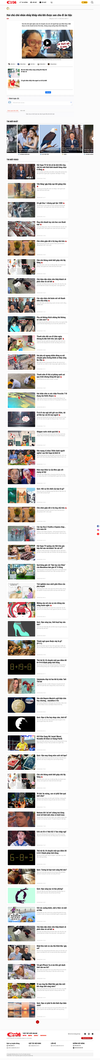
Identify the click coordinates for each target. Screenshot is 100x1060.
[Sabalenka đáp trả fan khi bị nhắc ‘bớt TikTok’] (21, 686)
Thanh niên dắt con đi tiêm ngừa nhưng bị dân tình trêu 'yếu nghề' (49, 337)
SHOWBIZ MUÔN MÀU (25, 154)
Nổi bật (34, 2)
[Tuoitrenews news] (43, 1035)
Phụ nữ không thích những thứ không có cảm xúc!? (51, 318)
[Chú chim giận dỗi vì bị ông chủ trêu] (21, 248)
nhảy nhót (43, 64)
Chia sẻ (48, 92)
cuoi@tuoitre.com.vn (35, 1045)
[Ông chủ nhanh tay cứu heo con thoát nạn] (21, 229)
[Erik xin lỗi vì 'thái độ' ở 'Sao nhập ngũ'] (21, 838)
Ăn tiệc (32, 64)
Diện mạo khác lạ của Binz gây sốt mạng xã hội (50, 471)
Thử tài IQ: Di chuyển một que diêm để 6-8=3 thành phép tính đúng (52, 852)
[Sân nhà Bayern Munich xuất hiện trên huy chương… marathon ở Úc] (21, 705)
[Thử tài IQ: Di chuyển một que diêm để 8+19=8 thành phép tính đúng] (21, 667)
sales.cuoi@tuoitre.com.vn (14, 1047)
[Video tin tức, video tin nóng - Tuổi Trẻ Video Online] (37, 1035)
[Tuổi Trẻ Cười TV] (89, 1034)
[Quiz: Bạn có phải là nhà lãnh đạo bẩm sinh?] (21, 1010)
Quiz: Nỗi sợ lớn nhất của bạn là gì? (50, 489)
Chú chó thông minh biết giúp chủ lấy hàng (51, 261)
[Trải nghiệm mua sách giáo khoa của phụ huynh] (21, 591)
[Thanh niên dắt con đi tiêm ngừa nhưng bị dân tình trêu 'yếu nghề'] (21, 343)
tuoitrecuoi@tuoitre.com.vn (58, 1045)
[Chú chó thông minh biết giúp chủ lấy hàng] (21, 267)
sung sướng (53, 64)
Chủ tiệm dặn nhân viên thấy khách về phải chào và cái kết (51, 280)
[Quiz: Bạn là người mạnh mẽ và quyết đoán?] (50, 139)
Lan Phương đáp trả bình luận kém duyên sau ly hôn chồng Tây (27, 150)
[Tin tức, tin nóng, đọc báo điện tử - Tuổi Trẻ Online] (25, 1035)
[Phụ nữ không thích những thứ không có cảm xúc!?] (21, 324)
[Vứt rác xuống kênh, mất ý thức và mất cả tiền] (21, 914)
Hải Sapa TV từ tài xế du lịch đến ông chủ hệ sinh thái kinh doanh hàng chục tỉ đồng (71, 149)
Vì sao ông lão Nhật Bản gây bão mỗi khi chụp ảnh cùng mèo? (51, 985)
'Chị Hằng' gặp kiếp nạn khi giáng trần (51, 184)
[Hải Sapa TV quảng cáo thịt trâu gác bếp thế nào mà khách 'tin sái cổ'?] (21, 552)
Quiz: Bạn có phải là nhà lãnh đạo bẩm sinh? (51, 1004)
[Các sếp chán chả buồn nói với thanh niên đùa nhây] (21, 305)
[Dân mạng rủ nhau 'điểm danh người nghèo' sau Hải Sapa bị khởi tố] (21, 457)
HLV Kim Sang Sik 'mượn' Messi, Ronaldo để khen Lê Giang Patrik (49, 737)
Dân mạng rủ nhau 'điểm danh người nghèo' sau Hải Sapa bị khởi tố (51, 452)
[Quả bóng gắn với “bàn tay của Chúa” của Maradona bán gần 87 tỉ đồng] (21, 571)
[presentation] (6, 138)
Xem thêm (37, 1022)
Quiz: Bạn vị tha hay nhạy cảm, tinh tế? (52, 717)
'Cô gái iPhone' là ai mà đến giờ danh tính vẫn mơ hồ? (51, 966)
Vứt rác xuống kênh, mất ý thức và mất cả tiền (52, 909)
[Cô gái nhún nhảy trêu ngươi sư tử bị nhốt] (14, 84)
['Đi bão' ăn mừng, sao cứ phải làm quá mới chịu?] (21, 800)
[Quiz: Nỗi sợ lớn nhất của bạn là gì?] (21, 495)
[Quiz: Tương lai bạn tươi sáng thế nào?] (21, 876)
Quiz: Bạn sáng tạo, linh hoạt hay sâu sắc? (51, 623)
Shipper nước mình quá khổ (48, 432)
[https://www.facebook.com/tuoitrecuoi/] (85, 1034)
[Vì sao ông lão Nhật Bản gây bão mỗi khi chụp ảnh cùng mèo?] (21, 991)
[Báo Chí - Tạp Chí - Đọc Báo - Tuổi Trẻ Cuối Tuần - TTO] (31, 1035)
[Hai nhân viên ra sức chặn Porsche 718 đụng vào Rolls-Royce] (21, 400)
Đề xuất (44, 2)
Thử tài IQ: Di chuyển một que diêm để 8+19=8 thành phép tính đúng (52, 661)
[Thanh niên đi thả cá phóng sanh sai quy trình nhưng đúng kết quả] (21, 381)
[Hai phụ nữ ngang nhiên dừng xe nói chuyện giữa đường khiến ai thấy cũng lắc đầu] (21, 362)
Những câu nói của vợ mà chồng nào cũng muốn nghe (51, 604)
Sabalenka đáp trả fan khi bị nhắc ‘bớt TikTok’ (51, 680)
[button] (51, 2)
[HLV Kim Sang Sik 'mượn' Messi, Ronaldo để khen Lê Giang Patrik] (21, 743)
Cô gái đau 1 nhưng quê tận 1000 (50, 203)
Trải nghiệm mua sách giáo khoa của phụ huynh (51, 585)
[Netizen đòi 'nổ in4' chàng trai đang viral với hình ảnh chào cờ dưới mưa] (21, 819)
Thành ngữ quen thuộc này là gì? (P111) (49, 642)
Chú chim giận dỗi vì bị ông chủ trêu (51, 241)
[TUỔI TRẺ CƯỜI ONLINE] (14, 1035)
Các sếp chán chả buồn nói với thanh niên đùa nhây (51, 299)
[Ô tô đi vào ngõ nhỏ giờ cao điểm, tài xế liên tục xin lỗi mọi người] (21, 419)
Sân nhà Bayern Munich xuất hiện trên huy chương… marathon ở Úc (51, 699)
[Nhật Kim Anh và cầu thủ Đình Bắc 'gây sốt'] (21, 952)
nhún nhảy (23, 64)
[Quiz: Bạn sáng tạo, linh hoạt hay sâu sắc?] (21, 629)
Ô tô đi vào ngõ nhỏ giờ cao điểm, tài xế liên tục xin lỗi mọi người (51, 414)
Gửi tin (85, 2)
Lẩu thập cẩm (45, 154)
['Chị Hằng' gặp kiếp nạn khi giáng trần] (21, 190)
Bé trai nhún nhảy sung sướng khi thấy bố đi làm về (34, 71)
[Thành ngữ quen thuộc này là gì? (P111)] (21, 648)
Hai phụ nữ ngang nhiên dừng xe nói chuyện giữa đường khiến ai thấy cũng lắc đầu (51, 357)
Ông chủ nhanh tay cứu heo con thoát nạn (51, 223)
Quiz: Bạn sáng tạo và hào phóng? (50, 889)
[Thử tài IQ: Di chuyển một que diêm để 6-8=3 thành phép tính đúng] (21, 857)
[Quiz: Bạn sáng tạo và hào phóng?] (21, 895)
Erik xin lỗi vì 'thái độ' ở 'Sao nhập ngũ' (51, 832)
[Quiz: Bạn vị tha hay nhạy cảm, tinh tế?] (21, 724)
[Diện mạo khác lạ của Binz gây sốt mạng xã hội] (21, 476)
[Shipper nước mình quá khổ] (21, 438)
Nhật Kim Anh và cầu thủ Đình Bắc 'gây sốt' (52, 947)
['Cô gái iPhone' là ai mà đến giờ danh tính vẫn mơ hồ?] (21, 971)
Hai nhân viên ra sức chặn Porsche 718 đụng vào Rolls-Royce (52, 395)
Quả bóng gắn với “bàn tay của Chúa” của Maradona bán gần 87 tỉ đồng (51, 566)
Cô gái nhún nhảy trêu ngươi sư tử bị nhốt (34, 80)
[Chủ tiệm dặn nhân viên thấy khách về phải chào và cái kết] (21, 286)
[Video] (50, 9)
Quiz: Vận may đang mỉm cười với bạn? (52, 755)
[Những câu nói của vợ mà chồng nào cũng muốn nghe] (21, 610)
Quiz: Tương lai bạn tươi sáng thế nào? (52, 870)
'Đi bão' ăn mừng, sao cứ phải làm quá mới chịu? (51, 795)
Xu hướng (25, 2)
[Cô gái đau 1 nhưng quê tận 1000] (21, 210)
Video (65, 154)
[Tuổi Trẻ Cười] (92, 1034)
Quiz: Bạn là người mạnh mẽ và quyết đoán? (50, 150)
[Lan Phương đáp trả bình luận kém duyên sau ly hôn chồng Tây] (28, 139)
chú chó (13, 64)
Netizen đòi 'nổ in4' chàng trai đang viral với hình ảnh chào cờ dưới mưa (50, 814)
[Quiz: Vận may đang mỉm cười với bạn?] (21, 762)
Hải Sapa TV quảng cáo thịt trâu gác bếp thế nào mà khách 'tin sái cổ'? (51, 547)
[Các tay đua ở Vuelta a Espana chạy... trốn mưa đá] (21, 533)
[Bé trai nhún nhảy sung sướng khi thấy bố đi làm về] (14, 73)
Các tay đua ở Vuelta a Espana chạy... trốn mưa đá (51, 528)
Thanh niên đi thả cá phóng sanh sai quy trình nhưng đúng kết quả (51, 375)
